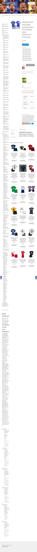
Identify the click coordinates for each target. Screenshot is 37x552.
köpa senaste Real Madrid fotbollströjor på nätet (5, 412)
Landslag (6, 15)
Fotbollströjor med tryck (5, 327)
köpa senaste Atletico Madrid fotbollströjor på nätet (5, 384)
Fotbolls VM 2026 (11, 11)
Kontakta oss (4, 11)
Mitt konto (14, 7)
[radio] (26, 49)
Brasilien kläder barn (31, 117)
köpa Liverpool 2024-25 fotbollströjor (4, 359)
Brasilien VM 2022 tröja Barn (30, 121)
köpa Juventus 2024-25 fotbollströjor (5, 356)
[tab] (14, 130)
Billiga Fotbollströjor (8, 3)
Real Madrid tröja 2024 (6, 423)
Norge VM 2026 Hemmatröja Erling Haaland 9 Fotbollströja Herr (6, 473)
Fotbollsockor (27, 87)
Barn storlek (24, 47)
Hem (3, 7)
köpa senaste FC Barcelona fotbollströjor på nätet (5, 391)
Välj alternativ (14, 160)
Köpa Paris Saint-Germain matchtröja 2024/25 (5, 372)
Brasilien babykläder (28, 116)
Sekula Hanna (6, 487)
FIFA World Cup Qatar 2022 (26, 122)
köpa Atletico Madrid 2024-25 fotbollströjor (5, 342)
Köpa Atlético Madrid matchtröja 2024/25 (5, 344)
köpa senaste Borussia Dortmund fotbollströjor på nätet (5, 387)
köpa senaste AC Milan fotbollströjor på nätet (5, 378)
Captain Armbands (28, 82)
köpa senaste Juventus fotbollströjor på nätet (5, 396)
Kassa (10, 7)
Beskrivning (13, 130)
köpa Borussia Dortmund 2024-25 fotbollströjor (5, 346)
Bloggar (23, 7)
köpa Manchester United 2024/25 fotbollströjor (5, 364)
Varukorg (19, 7)
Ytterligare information (13, 133)
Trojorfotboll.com (5, 546)
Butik (6, 7)
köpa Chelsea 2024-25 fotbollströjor (4, 349)
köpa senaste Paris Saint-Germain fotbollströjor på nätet (5, 408)
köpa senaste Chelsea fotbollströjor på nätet (5, 389)
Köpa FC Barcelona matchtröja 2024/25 (5, 353)
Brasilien (9, 15)
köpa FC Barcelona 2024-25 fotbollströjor (5, 351)
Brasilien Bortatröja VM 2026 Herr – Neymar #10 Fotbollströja (6, 491)
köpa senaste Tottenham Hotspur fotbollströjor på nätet (5, 414)
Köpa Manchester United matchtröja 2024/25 (5, 368)
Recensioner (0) (13, 137)
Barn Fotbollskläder (28, 115)
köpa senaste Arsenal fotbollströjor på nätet (5, 381)
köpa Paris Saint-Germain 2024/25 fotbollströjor (5, 370)
